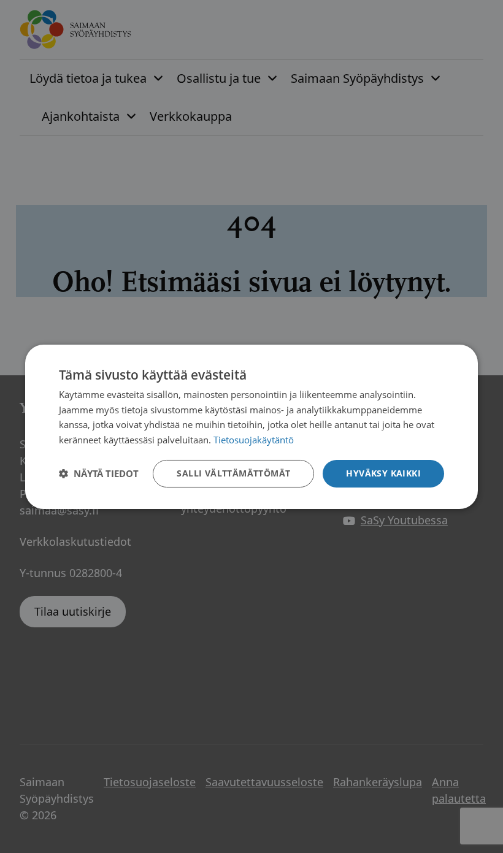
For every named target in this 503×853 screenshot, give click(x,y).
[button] (99, 473)
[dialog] (251, 426)
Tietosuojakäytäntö (253, 440)
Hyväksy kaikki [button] (383, 473)
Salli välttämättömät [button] (233, 473)
